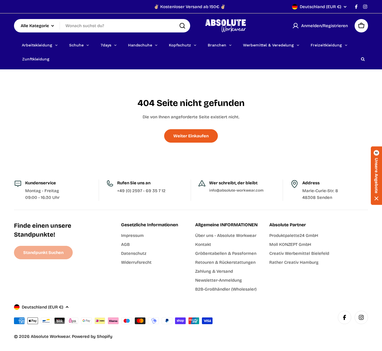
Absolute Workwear (50, 336)
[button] (376, 175)
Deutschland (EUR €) (320, 6)
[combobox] (102, 25)
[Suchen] (182, 25)
